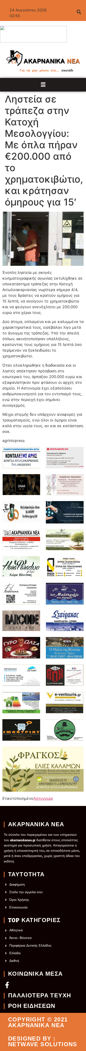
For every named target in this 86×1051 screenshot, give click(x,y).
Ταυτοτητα (26, 874)
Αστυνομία (43, 798)
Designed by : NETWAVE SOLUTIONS (42, 1041)
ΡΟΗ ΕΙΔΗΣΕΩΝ (31, 1006)
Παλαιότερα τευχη (39, 996)
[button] (43, 84)
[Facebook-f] (7, 985)
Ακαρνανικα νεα (36, 824)
